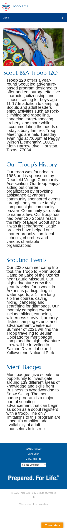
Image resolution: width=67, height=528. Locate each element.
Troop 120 (19, 6)
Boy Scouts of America (44, 493)
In (33, 496)
